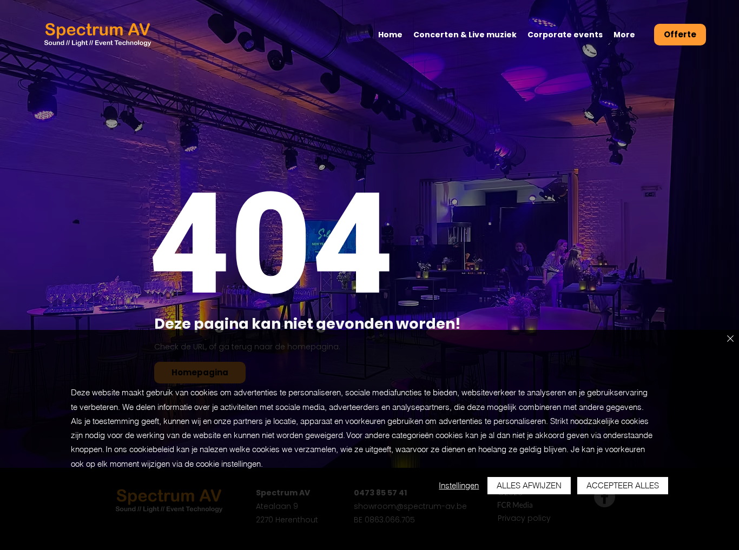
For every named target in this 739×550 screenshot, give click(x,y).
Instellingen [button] (459, 485)
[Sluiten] (730, 339)
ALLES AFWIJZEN (529, 485)
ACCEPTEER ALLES (622, 485)
